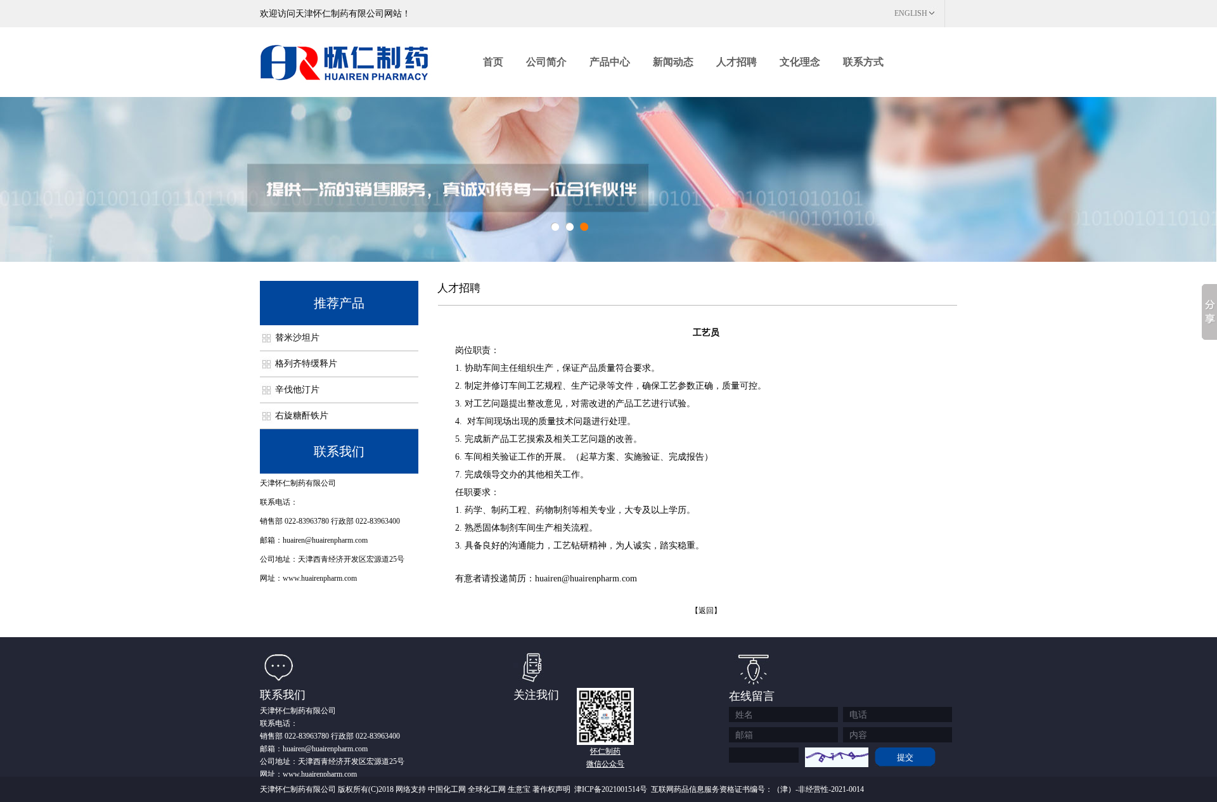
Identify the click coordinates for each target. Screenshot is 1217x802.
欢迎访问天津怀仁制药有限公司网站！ (335, 13)
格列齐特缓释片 (306, 363)
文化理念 (800, 61)
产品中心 (609, 61)
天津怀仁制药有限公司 (298, 483)
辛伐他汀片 (297, 389)
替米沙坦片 (297, 337)
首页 (493, 61)
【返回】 (706, 610)
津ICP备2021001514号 (610, 789)
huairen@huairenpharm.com (325, 540)
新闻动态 (673, 61)
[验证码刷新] (836, 757)
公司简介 (546, 61)
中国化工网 (447, 789)
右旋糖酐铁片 (301, 415)
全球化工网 (487, 789)
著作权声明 (551, 789)
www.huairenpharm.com (320, 578)
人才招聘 (736, 61)
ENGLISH (910, 13)
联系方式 (863, 61)
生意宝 (519, 789)
